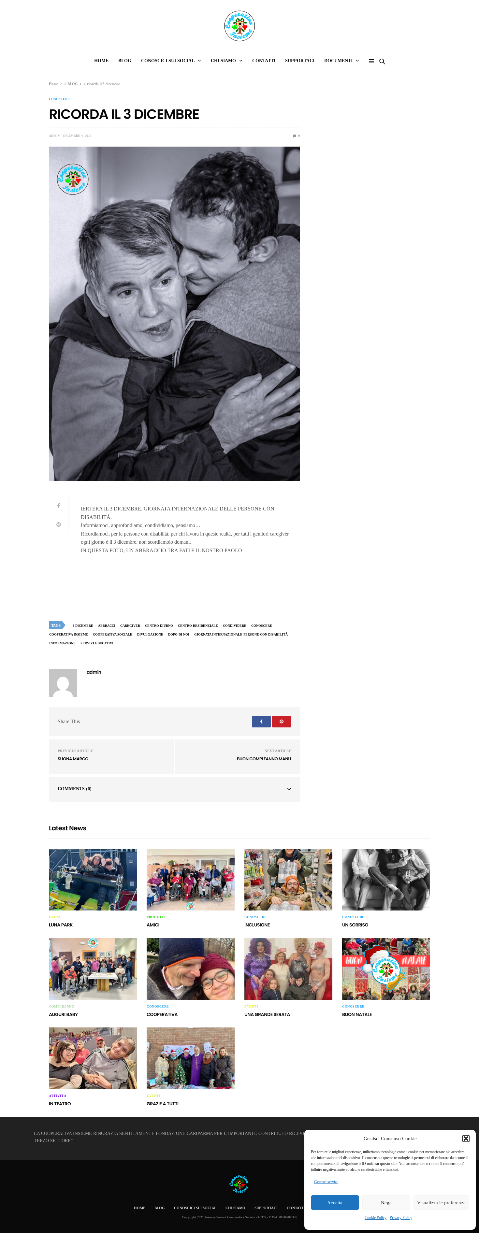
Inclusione (257, 925)
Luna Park (61, 925)
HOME (101, 60)
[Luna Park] (93, 880)
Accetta (334, 1202)
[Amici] (191, 880)
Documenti (338, 60)
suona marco (73, 759)
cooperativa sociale (112, 634)
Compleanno (61, 1006)
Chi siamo (223, 60)
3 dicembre (83, 625)
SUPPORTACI (299, 60)
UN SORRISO (355, 925)
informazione (62, 643)
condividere (234, 625)
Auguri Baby (63, 1014)
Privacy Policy (401, 1217)
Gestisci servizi (326, 1182)
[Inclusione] (288, 880)
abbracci (106, 625)
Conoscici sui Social (168, 60)
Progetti (156, 917)
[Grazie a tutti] (191, 1058)
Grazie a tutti (163, 1103)
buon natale (357, 1014)
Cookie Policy (375, 1217)
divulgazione (150, 634)
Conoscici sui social (195, 1208)
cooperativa (162, 1014)
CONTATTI (263, 60)
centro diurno (159, 625)
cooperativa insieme (68, 634)
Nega (386, 1202)
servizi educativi (96, 643)
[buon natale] (386, 969)
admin (54, 135)
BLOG (72, 84)
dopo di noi (178, 634)
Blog (124, 60)
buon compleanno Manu (264, 759)
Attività (57, 1095)
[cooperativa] (191, 969)
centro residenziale (198, 625)
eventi (56, 917)
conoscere (59, 99)
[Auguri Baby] (93, 969)
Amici (153, 925)
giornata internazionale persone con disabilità (241, 634)
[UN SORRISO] (386, 880)
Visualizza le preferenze (441, 1202)
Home (53, 84)
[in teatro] (93, 1058)
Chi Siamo (235, 1208)
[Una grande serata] (288, 969)
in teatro (60, 1103)
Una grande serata (267, 1014)
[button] (466, 1138)
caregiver (130, 625)
